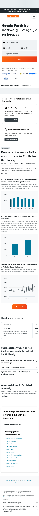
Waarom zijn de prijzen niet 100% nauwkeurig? (14, 510)
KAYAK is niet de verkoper (12, 503)
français (24, 11)
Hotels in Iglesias (11, 441)
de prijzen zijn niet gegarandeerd (11, 497)
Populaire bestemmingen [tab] (12, 424)
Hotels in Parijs (10, 449)
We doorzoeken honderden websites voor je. (18, 506)
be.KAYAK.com (10, 480)
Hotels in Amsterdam (12, 463)
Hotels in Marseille (11, 447)
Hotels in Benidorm (11, 444)
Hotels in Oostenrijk (11, 482)
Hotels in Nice (10, 466)
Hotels (18, 480)
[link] (11, 120)
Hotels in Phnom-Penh (13, 458)
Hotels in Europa (26, 480)
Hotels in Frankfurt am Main (14, 438)
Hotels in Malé (10, 452)
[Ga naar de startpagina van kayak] (13, 16)
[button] (37, 10)
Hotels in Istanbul (11, 461)
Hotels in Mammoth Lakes (14, 455)
